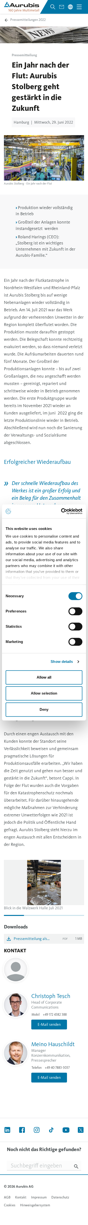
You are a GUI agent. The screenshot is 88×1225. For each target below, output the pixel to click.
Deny (44, 709)
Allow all (44, 677)
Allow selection (44, 693)
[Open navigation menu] (79, 7)
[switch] (75, 611)
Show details (62, 661)
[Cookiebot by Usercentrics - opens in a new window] (62, 511)
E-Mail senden (49, 1024)
